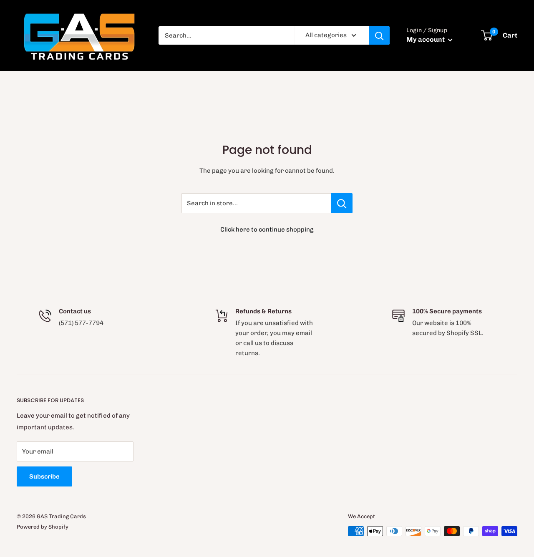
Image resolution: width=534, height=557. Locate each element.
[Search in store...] (342, 203)
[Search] (379, 35)
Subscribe (44, 476)
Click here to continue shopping (267, 229)
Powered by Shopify (42, 527)
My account (426, 39)
